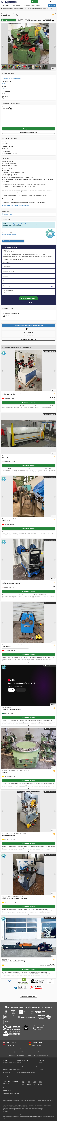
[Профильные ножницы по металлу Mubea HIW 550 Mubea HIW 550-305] (28, 370)
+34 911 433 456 (36, 1045)
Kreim (29, 1055)
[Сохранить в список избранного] (53, 14)
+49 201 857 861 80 (11, 1045)
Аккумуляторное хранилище (40, 1055)
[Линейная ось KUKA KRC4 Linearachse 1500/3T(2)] (28, 937)
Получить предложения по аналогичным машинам (19, 293)
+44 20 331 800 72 (11, 1043)
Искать (53, 5)
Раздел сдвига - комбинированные (11, 78)
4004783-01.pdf (7, 214)
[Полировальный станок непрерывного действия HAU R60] (28, 748)
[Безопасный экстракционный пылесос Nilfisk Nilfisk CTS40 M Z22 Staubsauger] (28, 874)
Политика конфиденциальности (28, 302)
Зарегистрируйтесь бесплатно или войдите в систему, (29, 224)
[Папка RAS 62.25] (28, 433)
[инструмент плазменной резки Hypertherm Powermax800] (28, 559)
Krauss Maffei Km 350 (38, 1052)
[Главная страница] (1, 8)
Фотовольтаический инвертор (17, 1055)
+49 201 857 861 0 (37, 1043)
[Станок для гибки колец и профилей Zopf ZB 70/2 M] (28, 622)
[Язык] (53, 1)
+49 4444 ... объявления (12, 313)
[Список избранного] (50, 1)
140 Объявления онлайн (9, 234)
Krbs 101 (11, 1052)
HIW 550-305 (5, 88)
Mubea (4, 83)
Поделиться (29, 336)
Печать (29, 329)
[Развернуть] (28, 410)
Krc (47, 1052)
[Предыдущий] (2, 46)
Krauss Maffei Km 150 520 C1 (23, 1052)
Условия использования (48, 1116)
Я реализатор (9, 291)
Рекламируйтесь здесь (29, 996)
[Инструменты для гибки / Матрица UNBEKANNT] (28, 496)
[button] (55, 1)
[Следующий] (54, 46)
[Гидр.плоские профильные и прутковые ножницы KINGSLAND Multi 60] (28, 811)
